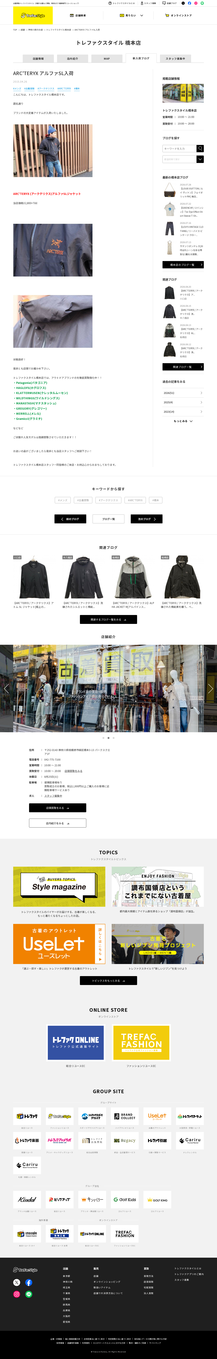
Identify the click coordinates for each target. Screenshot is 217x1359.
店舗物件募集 (73, 1343)
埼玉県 (66, 1287)
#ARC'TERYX (64, 88)
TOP (15, 29)
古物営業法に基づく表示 (94, 1339)
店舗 (23, 29)
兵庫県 (66, 1310)
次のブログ (144, 519)
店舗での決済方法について (108, 1293)
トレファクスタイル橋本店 (58, 29)
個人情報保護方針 (72, 1339)
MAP (107, 58)
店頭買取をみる (73, 771)
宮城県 (66, 1298)
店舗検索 (80, 15)
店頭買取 (149, 1281)
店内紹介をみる (55, 823)
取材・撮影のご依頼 (137, 1343)
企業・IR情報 (56, 1339)
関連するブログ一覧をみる (106, 619)
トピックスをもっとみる (106, 980)
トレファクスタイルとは (124, 3)
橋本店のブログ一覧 (182, 265)
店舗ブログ (172, 3)
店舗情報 (38, 58)
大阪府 (66, 1316)
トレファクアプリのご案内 (189, 1274)
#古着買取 (29, 88)
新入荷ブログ (141, 58)
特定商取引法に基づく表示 (119, 1339)
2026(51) (169, 393)
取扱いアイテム (102, 1287)
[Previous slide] (8, 688)
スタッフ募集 (150, 3)
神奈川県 (68, 1281)
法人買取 (149, 1293)
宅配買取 (149, 1287)
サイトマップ (155, 1343)
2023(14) (169, 411)
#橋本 (77, 88)
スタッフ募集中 (175, 58)
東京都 (66, 1276)
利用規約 (86, 1343)
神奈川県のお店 (35, 29)
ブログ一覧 (108, 519)
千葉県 (66, 1293)
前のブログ (72, 519)
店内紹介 (72, 58)
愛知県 (66, 1321)
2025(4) (168, 402)
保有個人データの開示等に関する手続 (150, 1339)
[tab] (103, 738)
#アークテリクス (46, 88)
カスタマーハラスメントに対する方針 (109, 1343)
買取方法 (149, 1276)
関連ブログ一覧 (182, 367)
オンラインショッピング (107, 1281)
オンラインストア (181, 15)
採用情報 (60, 1343)
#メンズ (17, 88)
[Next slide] (208, 688)
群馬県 (66, 1304)
